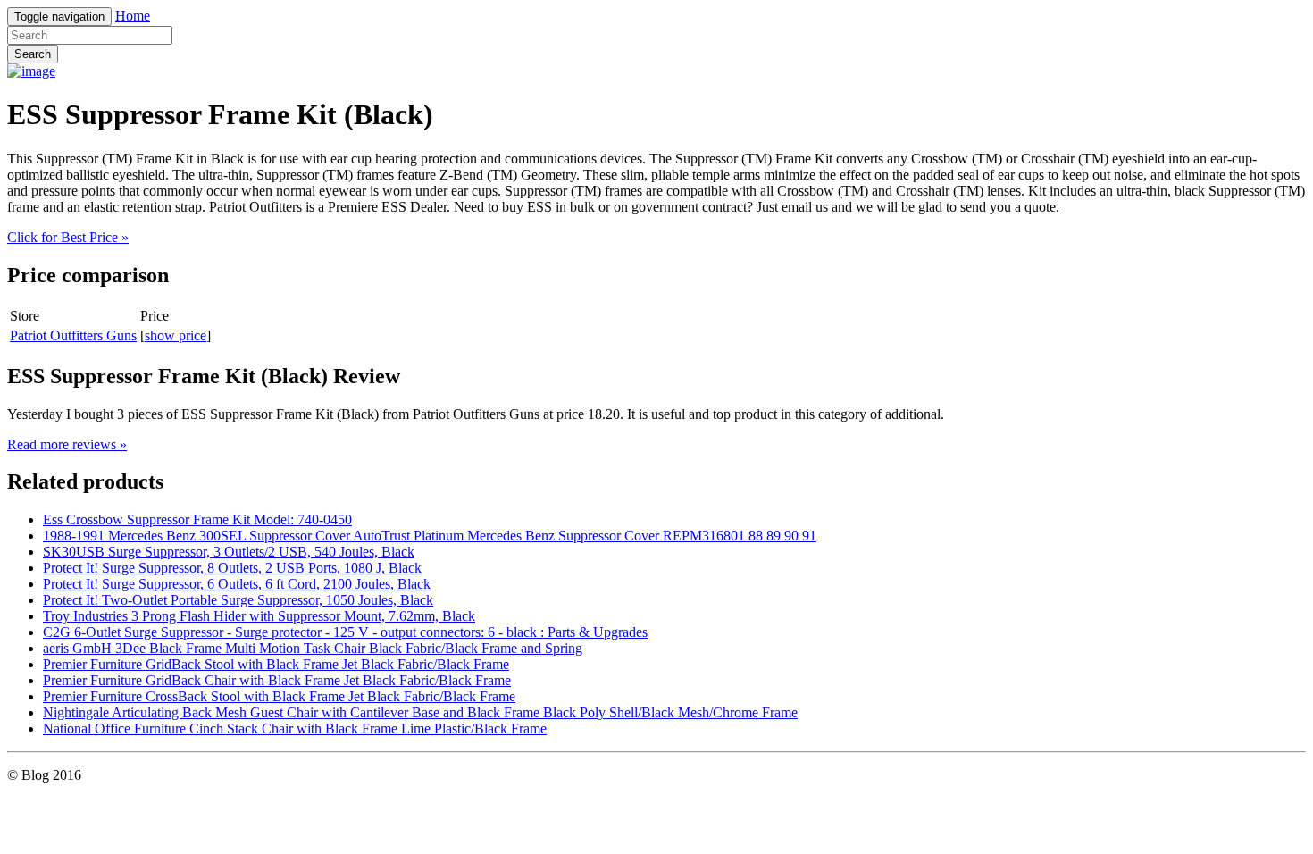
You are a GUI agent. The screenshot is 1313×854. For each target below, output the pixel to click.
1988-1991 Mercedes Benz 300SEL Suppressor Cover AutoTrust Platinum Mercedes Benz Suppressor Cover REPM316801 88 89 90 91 (429, 535)
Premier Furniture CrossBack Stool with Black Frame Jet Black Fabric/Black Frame (279, 696)
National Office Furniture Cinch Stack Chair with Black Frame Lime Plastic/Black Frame (295, 728)
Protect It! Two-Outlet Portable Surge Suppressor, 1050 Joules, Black (238, 599)
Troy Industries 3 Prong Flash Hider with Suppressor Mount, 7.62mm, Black (259, 616)
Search (32, 54)
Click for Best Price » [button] (68, 237)
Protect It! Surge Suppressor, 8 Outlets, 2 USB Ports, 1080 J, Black (232, 567)
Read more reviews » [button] (67, 444)
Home (132, 15)
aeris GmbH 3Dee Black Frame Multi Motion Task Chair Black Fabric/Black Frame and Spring (312, 648)
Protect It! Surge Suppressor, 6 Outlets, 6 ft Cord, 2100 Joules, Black (237, 583)
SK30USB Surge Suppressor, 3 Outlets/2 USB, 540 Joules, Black (228, 551)
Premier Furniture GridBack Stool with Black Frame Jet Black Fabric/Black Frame (276, 664)
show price (175, 335)
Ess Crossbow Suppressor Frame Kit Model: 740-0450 (197, 519)
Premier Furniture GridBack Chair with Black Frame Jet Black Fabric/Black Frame (277, 680)
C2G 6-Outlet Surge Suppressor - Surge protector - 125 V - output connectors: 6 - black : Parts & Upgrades (345, 632)
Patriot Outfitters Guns (73, 335)
